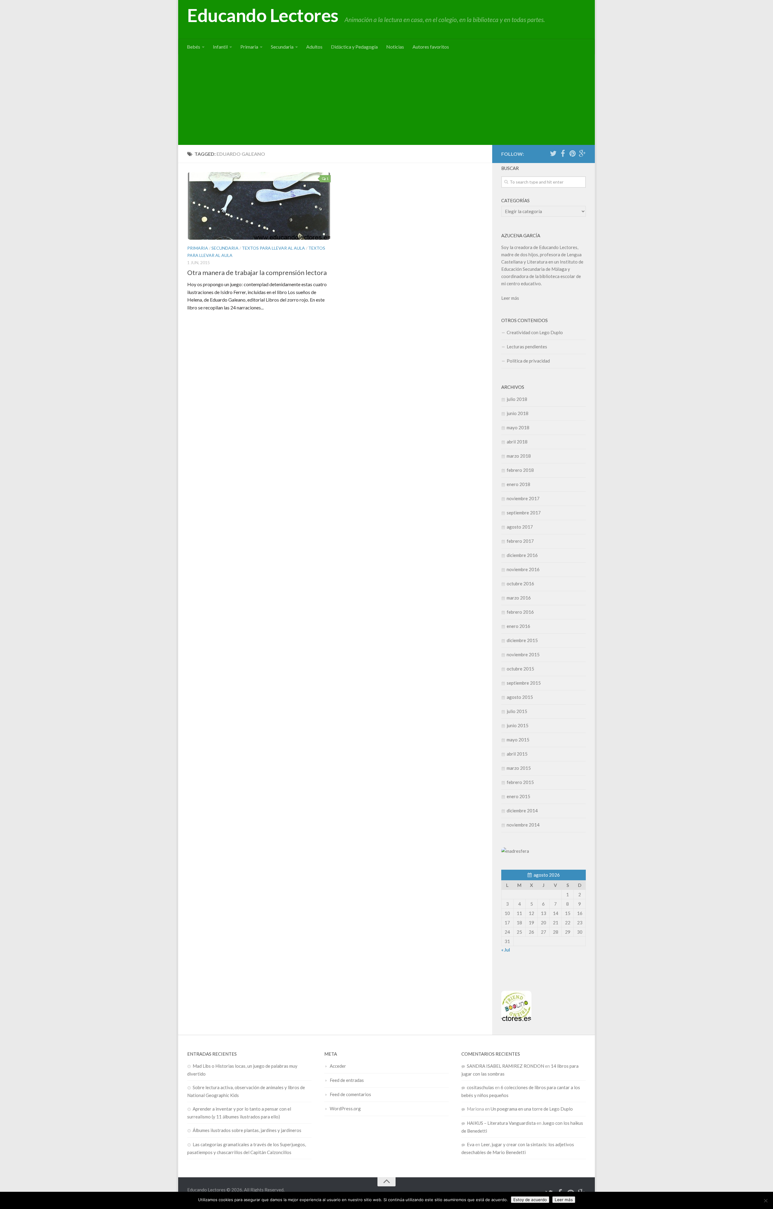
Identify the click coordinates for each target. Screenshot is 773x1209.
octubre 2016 (520, 583)
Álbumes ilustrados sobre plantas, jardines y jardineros (247, 1130)
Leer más (510, 298)
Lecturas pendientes (527, 346)
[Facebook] (562, 153)
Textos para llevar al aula (273, 248)
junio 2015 (517, 725)
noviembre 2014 (523, 824)
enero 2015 (518, 796)
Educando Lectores (262, 15)
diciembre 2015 (522, 640)
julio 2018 (517, 399)
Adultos (314, 47)
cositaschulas (480, 1087)
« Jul (505, 949)
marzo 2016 (519, 597)
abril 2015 (517, 753)
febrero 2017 (520, 541)
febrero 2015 (520, 782)
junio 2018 (517, 413)
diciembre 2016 (522, 555)
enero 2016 (518, 626)
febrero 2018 (520, 470)
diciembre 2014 (522, 810)
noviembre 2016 (523, 569)
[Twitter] (553, 153)
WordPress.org (345, 1108)
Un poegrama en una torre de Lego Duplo (532, 1108)
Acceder (338, 1066)
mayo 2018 (518, 427)
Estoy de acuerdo (530, 1199)
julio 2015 (517, 711)
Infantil (220, 47)
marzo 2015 (519, 768)
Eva (470, 1144)
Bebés (193, 47)
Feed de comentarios (350, 1094)
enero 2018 (518, 484)
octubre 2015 (520, 668)
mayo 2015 (518, 739)
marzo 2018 (519, 456)
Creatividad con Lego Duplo (535, 332)
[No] (765, 1201)
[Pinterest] (572, 153)
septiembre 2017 (524, 512)
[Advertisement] (386, 99)
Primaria (249, 47)
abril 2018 (517, 441)
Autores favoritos (430, 47)
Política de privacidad (528, 360)
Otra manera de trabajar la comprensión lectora (257, 272)
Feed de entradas (347, 1080)
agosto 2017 (520, 526)
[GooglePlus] (582, 153)
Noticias (395, 47)
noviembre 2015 (523, 654)
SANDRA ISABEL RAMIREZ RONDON (505, 1066)
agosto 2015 (520, 697)
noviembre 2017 (523, 498)
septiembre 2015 (524, 683)
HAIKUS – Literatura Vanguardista (501, 1123)
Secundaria (282, 47)
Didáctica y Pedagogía (354, 47)
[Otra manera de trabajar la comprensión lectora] (259, 206)
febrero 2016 (520, 612)
